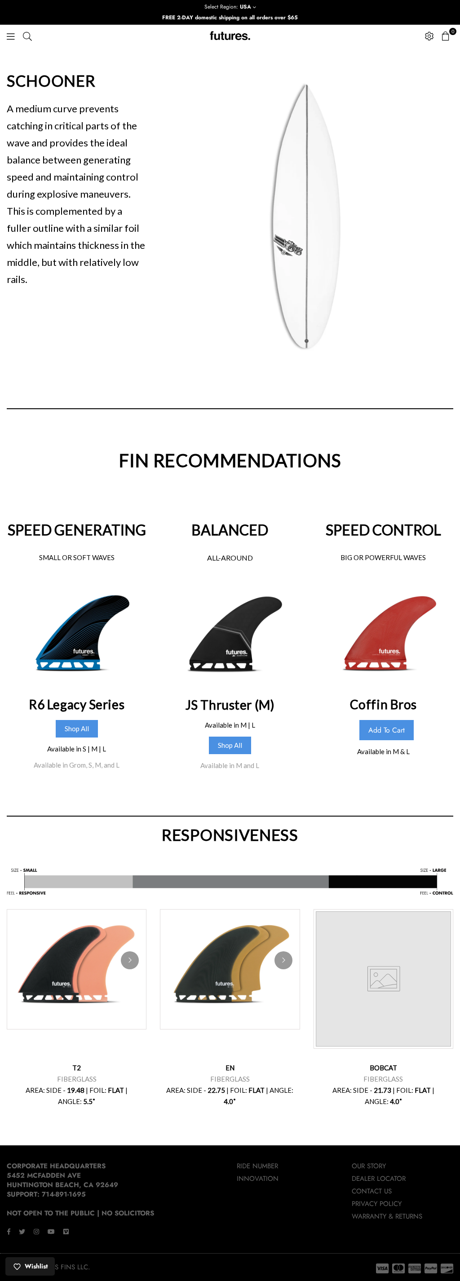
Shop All (77, 728)
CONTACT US (372, 1191)
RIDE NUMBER (257, 1166)
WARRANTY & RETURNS (387, 1216)
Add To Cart (386, 730)
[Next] (130, 960)
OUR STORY (369, 1166)
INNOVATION (258, 1179)
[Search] (27, 36)
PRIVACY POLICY (377, 1204)
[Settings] (429, 36)
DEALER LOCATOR (379, 1179)
